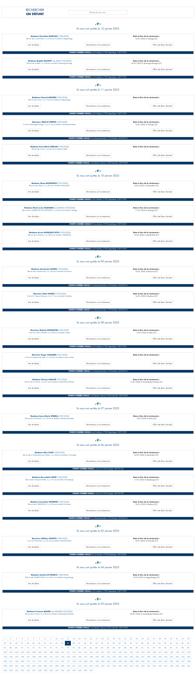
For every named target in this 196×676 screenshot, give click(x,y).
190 (142, 661)
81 (85, 648)
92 (148, 648)
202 (22, 666)
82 (91, 648)
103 (22, 652)
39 (33, 643)
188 (131, 661)
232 (5, 670)
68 (10, 648)
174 (51, 661)
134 (11, 657)
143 (62, 657)
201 (16, 666)
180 (85, 661)
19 (108, 639)
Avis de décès (33, 45)
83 (96, 648)
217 (108, 666)
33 (188, 639)
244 (74, 670)
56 (131, 643)
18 (102, 639)
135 (16, 657)
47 (79, 643)
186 (119, 661)
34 (5, 643)
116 (96, 652)
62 (165, 643)
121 (125, 652)
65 (182, 643)
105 (33, 652)
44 (62, 643)
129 (171, 652)
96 (171, 648)
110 (62, 652)
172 (39, 661)
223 (142, 666)
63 (171, 643)
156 (137, 657)
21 (120, 639)
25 (142, 639)
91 (142, 648)
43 (56, 643)
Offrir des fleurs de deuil (162, 45)
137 (28, 657)
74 (45, 648)
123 (137, 652)
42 (51, 643)
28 (160, 639)
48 (85, 643)
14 (79, 639)
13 (74, 639)
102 (16, 652)
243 (68, 670)
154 (125, 657)
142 (56, 657)
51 (102, 643)
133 (5, 657)
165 (188, 657)
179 (79, 661)
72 (33, 648)
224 (148, 666)
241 (56, 670)
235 (22, 670)
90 (137, 648)
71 (28, 648)
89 (131, 648)
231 (188, 666)
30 (171, 639)
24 (137, 639)
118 (108, 652)
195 (171, 661)
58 (142, 643)
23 (131, 639)
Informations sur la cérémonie (98, 45)
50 (96, 643)
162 (171, 657)
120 (119, 652)
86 (114, 648)
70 (22, 648)
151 (108, 657)
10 (56, 639)
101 (11, 652)
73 (39, 648)
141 (51, 657)
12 (68, 639)
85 (108, 648)
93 (154, 648)
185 (114, 661)
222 (137, 666)
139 (39, 657)
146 (79, 657)
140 (45, 657)
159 (154, 657)
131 (183, 652)
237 (33, 670)
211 (73, 666)
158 (148, 657)
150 (102, 657)
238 (39, 670)
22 (125, 639)
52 (108, 643)
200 (11, 666)
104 (28, 652)
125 (148, 652)
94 (160, 648)
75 (51, 648)
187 (125, 661)
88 (125, 648)
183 (102, 661)
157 (142, 657)
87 (119, 648)
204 (33, 666)
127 (160, 652)
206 (45, 666)
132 (188, 652)
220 (125, 666)
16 (91, 639)
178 (74, 661)
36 (16, 643)
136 (22, 657)
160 (160, 657)
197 (183, 661)
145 (74, 657)
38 (28, 643)
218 (114, 666)
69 (16, 648)
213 (85, 666)
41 (45, 643)
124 (142, 652)
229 (177, 666)
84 (102, 648)
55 (125, 643)
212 (79, 666)
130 (177, 652)
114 (85, 652)
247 (91, 670)
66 (188, 643)
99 (188, 648)
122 (131, 652)
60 (154, 643)
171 (33, 661)
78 (68, 648)
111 (68, 652)
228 (171, 666)
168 (16, 661)
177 (68, 661)
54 (119, 643)
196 (177, 661)
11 (62, 639)
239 (45, 670)
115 (91, 652)
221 (131, 666)
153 (119, 657)
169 (22, 661)
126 (154, 652)
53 (114, 643)
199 (5, 666)
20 (114, 639)
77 (62, 648)
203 (28, 666)
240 (51, 670)
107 (45, 652)
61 (160, 643)
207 (51, 666)
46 (74, 643)
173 (45, 661)
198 (188, 661)
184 (108, 661)
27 (154, 639)
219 (119, 666)
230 (183, 666)
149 (97, 657)
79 (74, 648)
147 (85, 657)
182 (97, 661)
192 (154, 661)
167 (11, 661)
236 (28, 670)
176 (62, 661)
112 (73, 652)
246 (85, 670)
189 (137, 661)
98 (182, 648)
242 (62, 670)
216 (102, 666)
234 (16, 670)
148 (91, 657)
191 (148, 661)
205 (39, 666)
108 (51, 652)
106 (39, 652)
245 (79, 670)
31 (177, 639)
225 (154, 666)
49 (91, 643)
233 (11, 670)
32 (183, 639)
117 (102, 652)
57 (137, 643)
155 (131, 657)
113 (79, 652)
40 (39, 643)
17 (97, 639)
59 (148, 643)
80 (79, 648)
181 (91, 661)
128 (165, 652)
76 (56, 648)
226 (160, 666)
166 (5, 661)
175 (56, 661)
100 (5, 652)
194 (165, 661)
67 (5, 648)
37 (22, 643)
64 (177, 643)
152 (114, 657)
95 (165, 648)
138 (33, 657)
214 (91, 666)
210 (68, 666)
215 (97, 666)
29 (165, 639)
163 (177, 657)
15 (85, 639)
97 (177, 648)
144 (68, 657)
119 (114, 652)
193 (160, 661)
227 (165, 666)
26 (148, 639)
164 (183, 657)
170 (28, 661)
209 (62, 666)
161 (165, 657)
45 (68, 643)
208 (56, 666)
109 (56, 652)
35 (10, 643)
